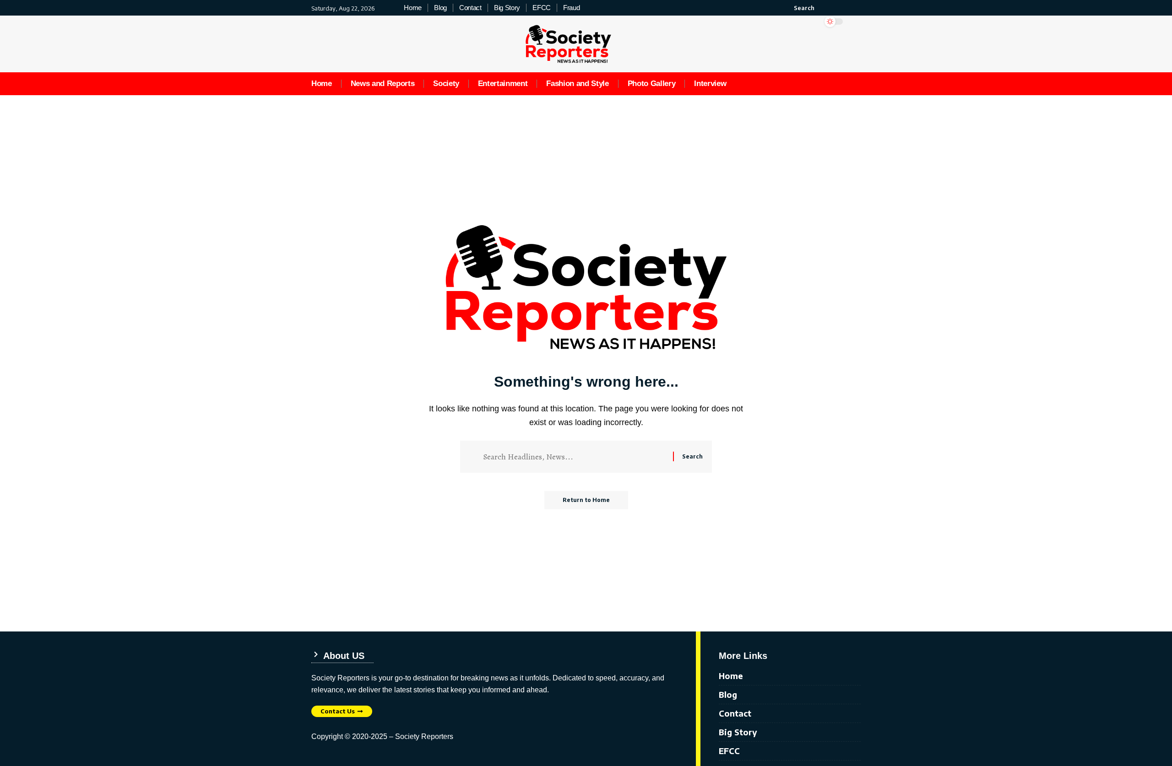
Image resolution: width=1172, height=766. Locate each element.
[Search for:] (574, 457)
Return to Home (586, 499)
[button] (798, 8)
